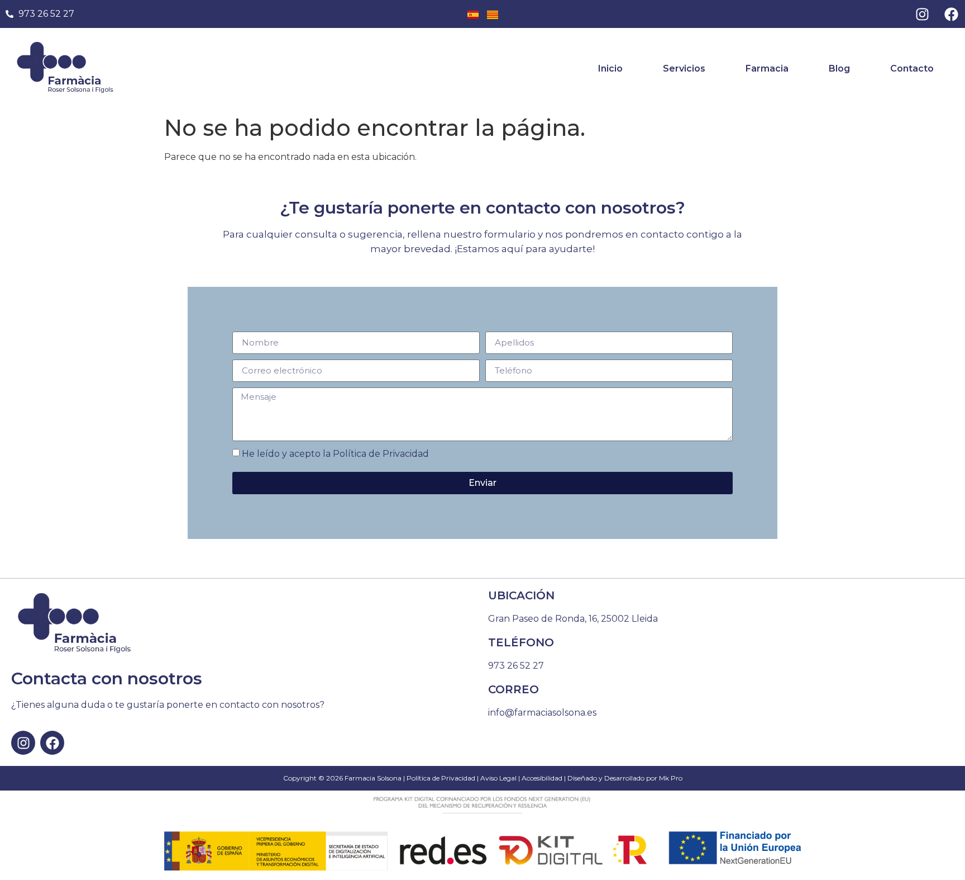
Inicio (610, 68)
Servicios (684, 68)
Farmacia (767, 68)
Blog (839, 68)
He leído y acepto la (335, 453)
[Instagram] (922, 14)
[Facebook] (951, 14)
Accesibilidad (542, 778)
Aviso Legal (498, 778)
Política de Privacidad (381, 453)
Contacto (912, 68)
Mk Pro (670, 778)
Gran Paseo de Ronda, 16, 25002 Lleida (573, 618)
